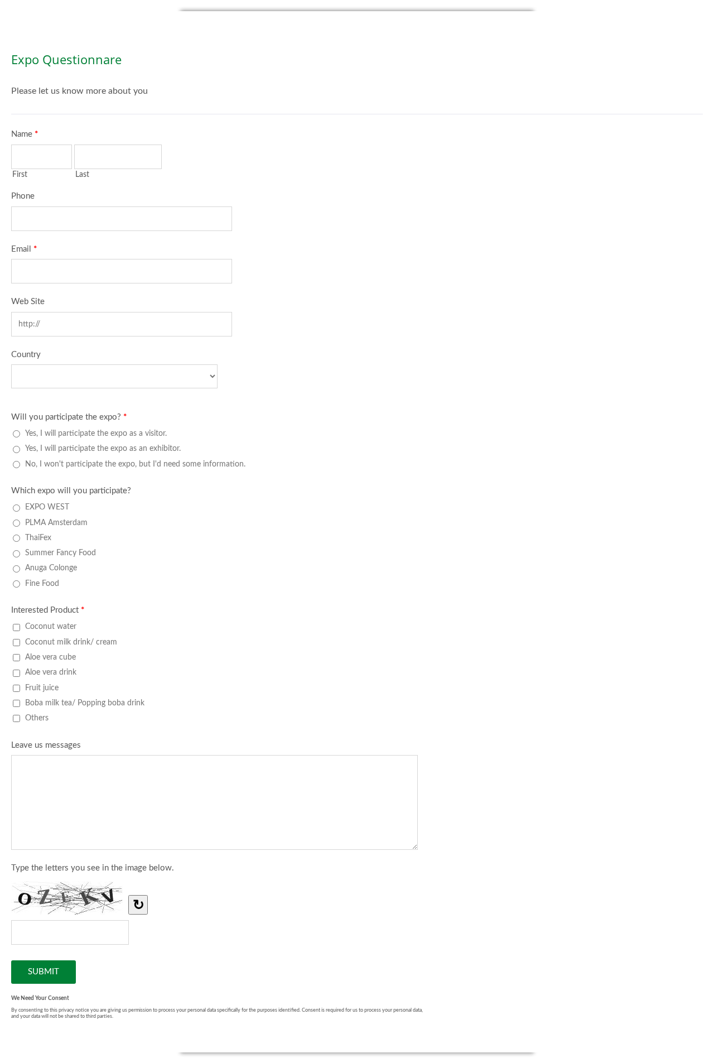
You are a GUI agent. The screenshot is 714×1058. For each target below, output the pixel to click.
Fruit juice (42, 688)
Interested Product (47, 610)
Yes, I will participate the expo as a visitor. (96, 433)
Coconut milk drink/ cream (71, 642)
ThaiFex (38, 537)
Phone (23, 196)
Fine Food (42, 583)
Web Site (28, 301)
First (19, 175)
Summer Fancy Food (60, 553)
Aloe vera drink (50, 672)
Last (82, 175)
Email (24, 249)
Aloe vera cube (50, 657)
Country (26, 354)
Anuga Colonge (51, 568)
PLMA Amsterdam (56, 522)
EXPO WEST (47, 507)
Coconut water (50, 626)
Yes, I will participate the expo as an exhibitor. (103, 448)
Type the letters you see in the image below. (92, 868)
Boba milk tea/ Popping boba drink (84, 703)
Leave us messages (46, 745)
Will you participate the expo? (69, 417)
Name (24, 134)
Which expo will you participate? (71, 491)
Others (37, 718)
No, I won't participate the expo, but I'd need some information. (135, 464)
